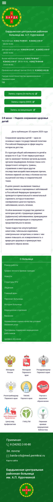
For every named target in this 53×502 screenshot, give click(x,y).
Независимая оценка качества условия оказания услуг (22, 323)
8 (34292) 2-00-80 (20, 444)
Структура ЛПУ (11, 282)
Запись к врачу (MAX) (21, 101)
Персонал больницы (13, 299)
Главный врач (10, 293)
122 (3, 82)
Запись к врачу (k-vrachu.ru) (21, 93)
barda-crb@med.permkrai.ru (27, 455)
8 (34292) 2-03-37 (43, 49)
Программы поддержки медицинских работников (21, 332)
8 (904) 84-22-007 (27, 49)
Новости (8, 276)
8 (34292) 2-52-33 (42, 70)
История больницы (13, 304)
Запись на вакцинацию (21, 109)
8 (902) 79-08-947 (20, 41)
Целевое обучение (12, 339)
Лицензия (8, 287)
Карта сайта (12, 460)
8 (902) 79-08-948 (36, 61)
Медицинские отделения (15, 310)
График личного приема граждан (19, 270)
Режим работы (11, 265)
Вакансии (8, 315)
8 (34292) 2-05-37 (36, 41)
